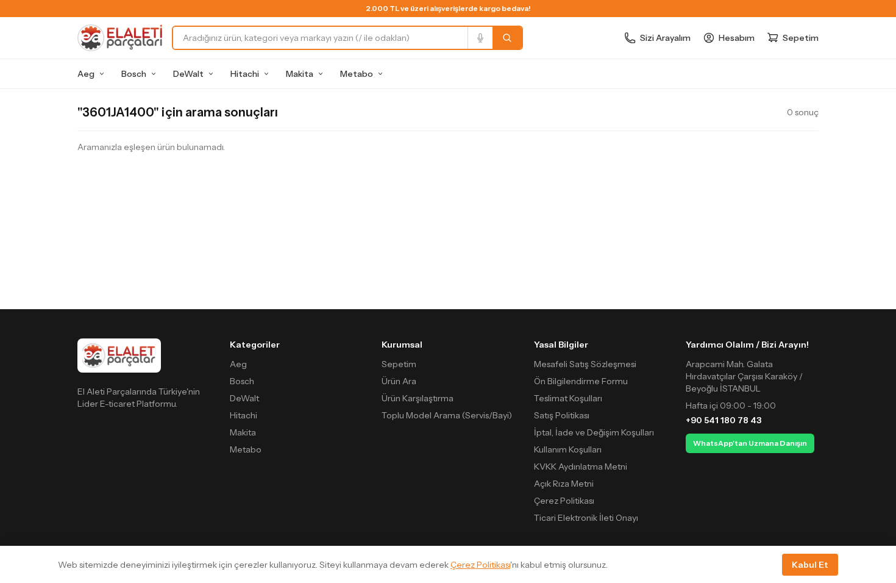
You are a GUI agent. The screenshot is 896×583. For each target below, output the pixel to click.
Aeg (85, 73)
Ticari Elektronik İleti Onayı (586, 517)
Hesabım (737, 37)
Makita (299, 73)
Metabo (356, 73)
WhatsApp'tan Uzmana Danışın (750, 443)
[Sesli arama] (480, 38)
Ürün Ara (399, 381)
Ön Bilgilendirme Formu (581, 381)
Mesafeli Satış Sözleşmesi (585, 364)
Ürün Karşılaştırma (417, 398)
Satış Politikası (561, 415)
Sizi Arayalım (665, 37)
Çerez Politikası (564, 500)
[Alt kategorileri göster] (102, 74)
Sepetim (399, 364)
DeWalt (188, 73)
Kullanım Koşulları (568, 449)
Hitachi (244, 73)
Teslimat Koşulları (568, 398)
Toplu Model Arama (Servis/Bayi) (447, 415)
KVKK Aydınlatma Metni (580, 466)
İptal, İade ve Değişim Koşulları (594, 432)
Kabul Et (810, 564)
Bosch (133, 73)
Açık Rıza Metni (564, 483)
